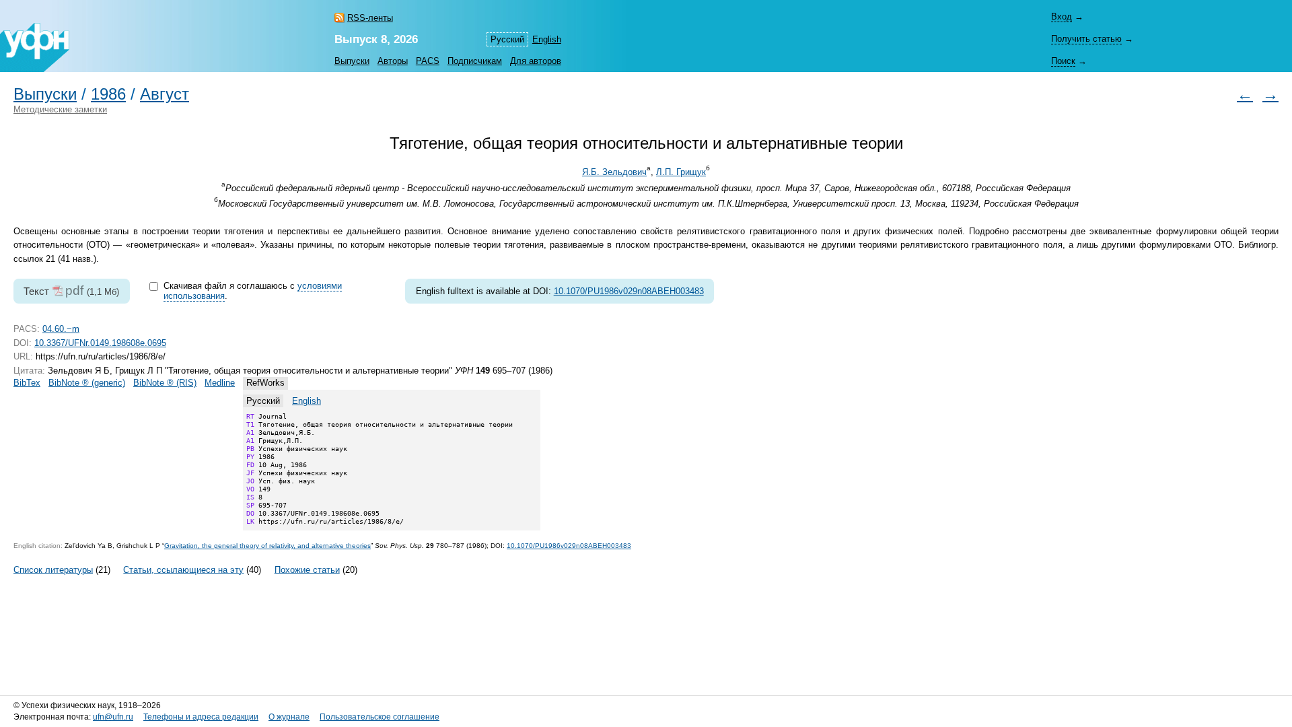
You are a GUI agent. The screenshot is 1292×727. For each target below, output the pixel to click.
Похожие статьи (307, 569)
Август (164, 94)
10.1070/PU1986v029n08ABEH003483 (629, 291)
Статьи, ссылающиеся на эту (183, 569)
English (546, 39)
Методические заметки (60, 109)
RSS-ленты (370, 18)
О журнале (289, 717)
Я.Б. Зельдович (614, 172)
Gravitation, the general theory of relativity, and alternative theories (267, 545)
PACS (427, 61)
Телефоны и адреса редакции (200, 717)
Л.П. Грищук (681, 172)
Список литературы (53, 569)
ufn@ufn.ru (113, 717)
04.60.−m (60, 329)
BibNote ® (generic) (86, 383)
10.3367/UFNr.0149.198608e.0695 (100, 343)
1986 (108, 94)
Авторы (393, 61)
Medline (220, 383)
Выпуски (351, 61)
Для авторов (535, 61)
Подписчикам (474, 61)
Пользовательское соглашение (379, 717)
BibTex (26, 383)
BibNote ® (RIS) (164, 383)
